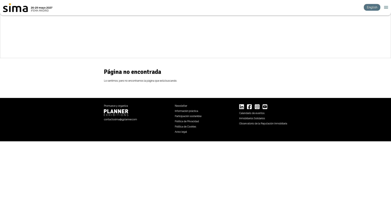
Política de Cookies (185, 126)
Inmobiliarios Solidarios (252, 118)
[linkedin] (241, 107)
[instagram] (257, 107)
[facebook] (249, 107)
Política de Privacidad (187, 121)
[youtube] (265, 107)
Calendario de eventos (252, 113)
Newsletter (181, 105)
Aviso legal (181, 131)
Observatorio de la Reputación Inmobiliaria (263, 123)
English (372, 7)
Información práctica (186, 111)
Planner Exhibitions (116, 112)
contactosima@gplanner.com (120, 119)
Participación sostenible (188, 116)
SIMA (15, 7)
